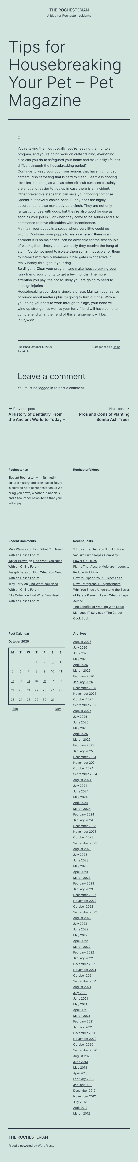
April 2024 (80, 803)
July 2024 (80, 785)
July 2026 (80, 647)
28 (28, 699)
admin (25, 351)
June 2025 (80, 722)
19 (12, 690)
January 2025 (83, 751)
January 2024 (83, 820)
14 (28, 681)
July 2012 (80, 1102)
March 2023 (82, 877)
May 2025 (80, 728)
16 (44, 681)
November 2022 (84, 901)
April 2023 (80, 872)
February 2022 (83, 952)
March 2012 (81, 1113)
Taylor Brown (18, 561)
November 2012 (84, 1096)
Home (116, 347)
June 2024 (81, 791)
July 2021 (80, 993)
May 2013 (80, 1067)
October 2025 (83, 699)
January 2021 (82, 1027)
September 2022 (85, 912)
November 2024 (85, 762)
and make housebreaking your (92, 269)
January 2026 (83, 682)
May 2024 (80, 797)
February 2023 (83, 883)
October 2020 (83, 1044)
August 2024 (82, 780)
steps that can (57, 194)
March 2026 (82, 670)
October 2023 (83, 837)
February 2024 (83, 814)
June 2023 (80, 860)
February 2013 (83, 1079)
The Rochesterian (69, 10)
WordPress (45, 1145)
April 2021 (80, 1010)
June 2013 (80, 1062)
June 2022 (80, 929)
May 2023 (80, 866)
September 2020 (85, 1050)
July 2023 (80, 854)
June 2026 (80, 653)
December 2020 (84, 1033)
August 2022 (82, 918)
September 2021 (85, 981)
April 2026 (80, 665)
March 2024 (82, 808)
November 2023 (84, 831)
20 (20, 690)
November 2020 (84, 1038)
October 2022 (83, 906)
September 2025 (85, 705)
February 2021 (83, 1021)
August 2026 (82, 642)
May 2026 (80, 659)
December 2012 (84, 1090)
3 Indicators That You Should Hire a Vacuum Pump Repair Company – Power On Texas (98, 554)
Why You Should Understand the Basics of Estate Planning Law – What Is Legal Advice (101, 595)
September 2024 (85, 774)
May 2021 (80, 1004)
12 (12, 681)
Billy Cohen (16, 595)
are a (22, 188)
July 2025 (80, 716)
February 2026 (83, 676)
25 (60, 690)
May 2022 (80, 935)
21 (28, 690)
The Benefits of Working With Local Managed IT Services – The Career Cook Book (98, 612)
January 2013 (82, 1085)
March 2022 (82, 946)
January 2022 (83, 958)
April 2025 (80, 734)
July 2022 (80, 923)
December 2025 (84, 688)
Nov (58, 708)
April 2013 (80, 1073)
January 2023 (83, 889)
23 (44, 690)
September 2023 (85, 843)
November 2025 (84, 693)
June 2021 (80, 998)
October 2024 (83, 768)
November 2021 (84, 970)
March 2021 (81, 1015)
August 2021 (82, 987)
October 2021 (83, 975)
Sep (15, 708)
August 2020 (82, 1056)
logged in (45, 388)
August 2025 (82, 711)
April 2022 (80, 941)
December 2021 (84, 964)
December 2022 (84, 895)
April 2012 (80, 1107)
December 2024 (84, 757)
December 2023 (84, 826)
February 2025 (83, 745)
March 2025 (82, 739)
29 (36, 699)
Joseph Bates (18, 572)
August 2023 (82, 849)
